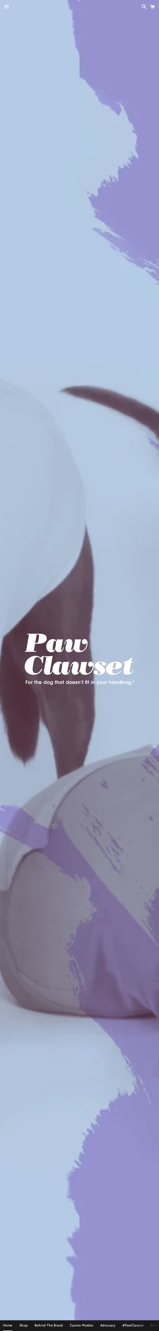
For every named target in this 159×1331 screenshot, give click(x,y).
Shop (23, 1325)
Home (7, 1325)
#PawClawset (133, 1325)
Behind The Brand (49, 1325)
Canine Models (81, 1325)
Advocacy (107, 1325)
